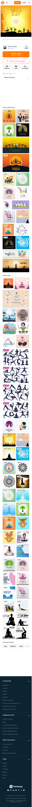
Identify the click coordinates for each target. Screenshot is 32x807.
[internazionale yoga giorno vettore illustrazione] (16, 173)
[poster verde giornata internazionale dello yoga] (9, 221)
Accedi (24, 2)
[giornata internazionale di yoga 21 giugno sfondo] (9, 248)
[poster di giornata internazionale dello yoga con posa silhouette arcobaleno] (9, 632)
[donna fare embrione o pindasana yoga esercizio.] (9, 563)
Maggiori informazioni (9, 77)
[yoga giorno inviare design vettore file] (9, 410)
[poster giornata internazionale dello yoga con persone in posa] (9, 143)
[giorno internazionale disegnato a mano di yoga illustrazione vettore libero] (9, 234)
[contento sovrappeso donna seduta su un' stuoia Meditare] (9, 799)
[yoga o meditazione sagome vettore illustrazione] (16, 480)
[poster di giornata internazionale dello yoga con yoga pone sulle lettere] (9, 130)
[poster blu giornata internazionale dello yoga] (9, 325)
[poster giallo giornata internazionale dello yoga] (9, 605)
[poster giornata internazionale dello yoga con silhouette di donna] (9, 674)
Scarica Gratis (16, 54)
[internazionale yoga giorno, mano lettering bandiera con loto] (9, 424)
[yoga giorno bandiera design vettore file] (16, 349)
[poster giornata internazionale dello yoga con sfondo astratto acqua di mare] (9, 286)
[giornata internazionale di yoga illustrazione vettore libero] (9, 785)
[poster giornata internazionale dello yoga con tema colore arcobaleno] (21, 285)
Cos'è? (14, 73)
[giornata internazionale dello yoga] (9, 157)
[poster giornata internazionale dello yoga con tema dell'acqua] (9, 702)
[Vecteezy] (2, 2)
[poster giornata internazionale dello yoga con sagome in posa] (9, 116)
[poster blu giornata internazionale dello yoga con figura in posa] (9, 716)
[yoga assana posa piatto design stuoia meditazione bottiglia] (21, 451)
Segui (26, 48)
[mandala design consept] (9, 646)
